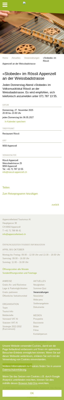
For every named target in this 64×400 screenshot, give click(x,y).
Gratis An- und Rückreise (14, 285)
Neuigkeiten (38, 285)
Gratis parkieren (10, 292)
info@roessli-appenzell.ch (14, 172)
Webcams (38, 299)
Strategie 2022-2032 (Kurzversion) (11, 327)
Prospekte (38, 319)
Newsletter (38, 296)
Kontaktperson (40, 334)
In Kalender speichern (14, 121)
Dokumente (38, 307)
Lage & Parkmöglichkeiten (14, 288)
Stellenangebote (41, 303)
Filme (36, 330)
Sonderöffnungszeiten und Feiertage (19, 273)
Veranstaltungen (41, 292)
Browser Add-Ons (28, 383)
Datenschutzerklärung (14, 369)
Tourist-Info (7, 311)
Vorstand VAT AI (10, 319)
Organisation (10, 304)
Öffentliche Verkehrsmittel (14, 296)
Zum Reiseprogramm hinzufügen (20, 193)
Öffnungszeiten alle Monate (15, 269)
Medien (37, 315)
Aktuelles (39, 281)
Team (5, 308)
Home (5, 58)
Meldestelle (7, 315)
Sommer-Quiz (39, 288)
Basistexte (38, 322)
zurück (55, 204)
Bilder (36, 326)
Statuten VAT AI (10, 322)
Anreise (7, 281)
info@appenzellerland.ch (14, 234)
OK (32, 393)
